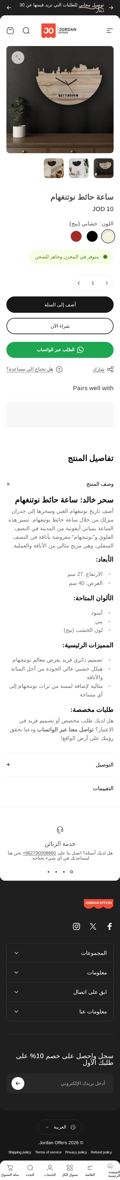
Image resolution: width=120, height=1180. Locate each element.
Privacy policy (76, 1152)
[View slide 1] (72, 872)
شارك (99, 369)
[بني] (76, 236)
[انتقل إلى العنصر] (104, 168)
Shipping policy (19, 1152)
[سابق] (111, 7)
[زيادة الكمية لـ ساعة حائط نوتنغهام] (79, 283)
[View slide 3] (56, 872)
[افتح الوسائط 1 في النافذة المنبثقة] (18, 57)
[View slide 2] (64, 872)
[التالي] (9, 7)
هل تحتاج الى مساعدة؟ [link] (29, 369)
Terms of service (48, 1152)
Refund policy (101, 1152)
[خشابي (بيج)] (108, 236)
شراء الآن (60, 326)
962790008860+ (39, 852)
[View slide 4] (48, 872)
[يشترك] (18, 1083)
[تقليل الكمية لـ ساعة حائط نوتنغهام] (106, 283)
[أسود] (92, 236)
